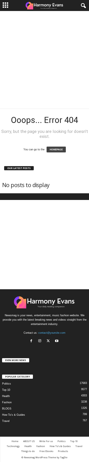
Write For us (46, 441)
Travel (6, 421)
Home (15, 441)
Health (6, 396)
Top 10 (6, 389)
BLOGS (6, 408)
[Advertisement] (44, 59)
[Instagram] (40, 341)
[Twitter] (49, 341)
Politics (6, 383)
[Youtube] (57, 341)
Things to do (28, 451)
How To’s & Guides (13, 414)
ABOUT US (29, 441)
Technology (13, 446)
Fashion (7, 402)
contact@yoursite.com (51, 332)
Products (63, 451)
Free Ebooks (46, 451)
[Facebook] (32, 341)
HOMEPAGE (56, 149)
